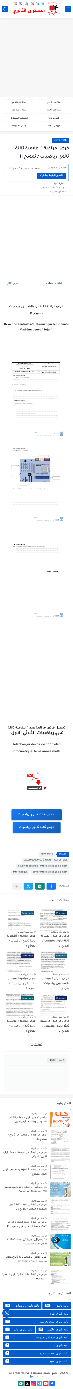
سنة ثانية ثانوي (19, 103)
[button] (51, 886)
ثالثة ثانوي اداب (19, 1329)
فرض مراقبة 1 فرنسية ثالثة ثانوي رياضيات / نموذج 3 (21, 983)
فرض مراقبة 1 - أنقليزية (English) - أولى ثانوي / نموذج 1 (25, 1172)
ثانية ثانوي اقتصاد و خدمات (38, 1337)
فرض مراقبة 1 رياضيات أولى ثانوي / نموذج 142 (27, 1137)
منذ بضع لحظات (58, 931)
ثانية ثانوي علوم (37, 1313)
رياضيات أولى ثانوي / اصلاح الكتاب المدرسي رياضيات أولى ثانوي (28, 1119)
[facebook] (52, 1383)
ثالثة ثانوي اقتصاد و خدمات (38, 1353)
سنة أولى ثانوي (54, 103)
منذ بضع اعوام (37, 1113)
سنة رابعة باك (19, 110)
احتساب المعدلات (19, 118)
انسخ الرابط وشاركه (51, 175)
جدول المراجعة (19, 126)
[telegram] (39, 1383)
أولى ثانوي (57, 1305)
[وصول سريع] (6, 1313)
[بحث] (5, 9)
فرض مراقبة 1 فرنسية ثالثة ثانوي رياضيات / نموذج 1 (21, 1026)
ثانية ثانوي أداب (38, 1345)
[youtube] (45, 1383)
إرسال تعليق (56, 1060)
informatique (20, 872)
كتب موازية (54, 118)
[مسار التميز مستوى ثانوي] (36, 8)
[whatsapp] (21, 1383)
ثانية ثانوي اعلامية (54, 1329)
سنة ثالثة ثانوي (54, 110)
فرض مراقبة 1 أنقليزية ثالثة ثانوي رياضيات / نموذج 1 (21, 941)
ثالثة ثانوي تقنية (38, 1361)
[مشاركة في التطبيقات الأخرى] (17, 886)
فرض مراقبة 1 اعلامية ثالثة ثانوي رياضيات (45, 860)
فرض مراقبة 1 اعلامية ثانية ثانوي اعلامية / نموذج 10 (24, 1276)
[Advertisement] (36, 58)
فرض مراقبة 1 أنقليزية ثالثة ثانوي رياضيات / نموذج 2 (54, 941)
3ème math (60, 140)
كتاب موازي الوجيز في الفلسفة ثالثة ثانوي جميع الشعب (27, 1241)
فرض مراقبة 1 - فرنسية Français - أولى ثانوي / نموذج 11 (25, 1154)
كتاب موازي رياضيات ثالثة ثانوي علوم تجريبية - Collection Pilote (26, 1259)
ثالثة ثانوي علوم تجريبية (37, 1321)
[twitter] (27, 1383)
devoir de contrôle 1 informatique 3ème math (42, 866)
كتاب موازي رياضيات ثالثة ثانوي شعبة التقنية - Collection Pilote (26, 1189)
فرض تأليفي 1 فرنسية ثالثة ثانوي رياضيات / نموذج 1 (55, 983)
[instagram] (33, 1383)
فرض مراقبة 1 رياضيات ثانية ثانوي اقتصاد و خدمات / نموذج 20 (28, 1207)
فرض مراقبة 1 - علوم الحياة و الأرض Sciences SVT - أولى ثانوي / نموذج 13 (27, 1224)
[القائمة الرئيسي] (68, 9)
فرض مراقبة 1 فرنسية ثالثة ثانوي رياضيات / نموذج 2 (54, 1026)
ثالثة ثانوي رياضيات (22, 1305)
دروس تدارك (54, 126)
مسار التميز (36, 1376)
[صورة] (60, 1119)
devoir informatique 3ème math (50, 872)
